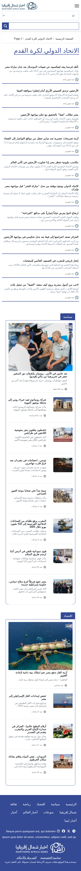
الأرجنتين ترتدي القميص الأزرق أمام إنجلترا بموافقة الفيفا (47, 90)
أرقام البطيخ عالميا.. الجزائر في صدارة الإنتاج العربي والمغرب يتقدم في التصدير (29, 729)
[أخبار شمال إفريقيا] (21, 6)
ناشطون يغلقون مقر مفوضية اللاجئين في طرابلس (30, 431)
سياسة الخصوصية (50, 857)
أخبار (14, 812)
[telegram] (73, 831)
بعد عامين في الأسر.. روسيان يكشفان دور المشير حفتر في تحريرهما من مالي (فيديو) (40, 375)
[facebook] (63, 831)
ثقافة (13, 804)
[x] (68, 831)
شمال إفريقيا (68, 812)
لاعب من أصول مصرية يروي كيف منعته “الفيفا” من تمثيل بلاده (44, 284)
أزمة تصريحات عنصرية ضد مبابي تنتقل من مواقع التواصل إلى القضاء (41, 138)
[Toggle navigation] (77, 6)
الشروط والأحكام (26, 857)
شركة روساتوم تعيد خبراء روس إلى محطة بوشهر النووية (27, 401)
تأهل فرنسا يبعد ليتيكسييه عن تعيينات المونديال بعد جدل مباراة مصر (41, 66)
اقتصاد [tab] (68, 615)
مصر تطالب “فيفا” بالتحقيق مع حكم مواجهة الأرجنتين (49, 114)
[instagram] (58, 831)
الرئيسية (71, 804)
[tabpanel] (40, 466)
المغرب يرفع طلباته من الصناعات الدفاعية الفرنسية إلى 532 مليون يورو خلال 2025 (28, 523)
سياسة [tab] (67, 316)
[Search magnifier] (5, 26)
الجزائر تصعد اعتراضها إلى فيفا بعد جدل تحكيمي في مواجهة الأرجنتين (41, 236)
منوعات (48, 812)
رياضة (27, 804)
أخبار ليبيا (70, 820)
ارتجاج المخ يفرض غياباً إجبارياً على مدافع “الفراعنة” (49, 213)
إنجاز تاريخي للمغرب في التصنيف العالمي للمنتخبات (50, 260)
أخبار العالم (30, 812)
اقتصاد (41, 804)
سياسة (55, 804)
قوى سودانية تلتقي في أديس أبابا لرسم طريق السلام (28, 553)
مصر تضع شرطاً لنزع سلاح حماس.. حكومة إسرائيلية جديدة (27, 583)
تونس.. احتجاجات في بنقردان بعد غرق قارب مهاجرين (28, 462)
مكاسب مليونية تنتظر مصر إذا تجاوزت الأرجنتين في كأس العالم (44, 162)
